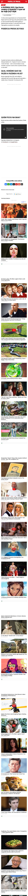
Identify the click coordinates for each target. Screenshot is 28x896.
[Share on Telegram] (11, 184)
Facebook (5, 142)
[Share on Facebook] (6, 184)
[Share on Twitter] (14, 184)
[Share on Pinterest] (16, 184)
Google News (13, 142)
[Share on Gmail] (19, 184)
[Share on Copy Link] (22, 184)
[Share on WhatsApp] (8, 184)
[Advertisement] (14, 45)
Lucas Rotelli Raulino (7, 15)
